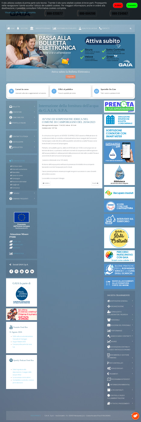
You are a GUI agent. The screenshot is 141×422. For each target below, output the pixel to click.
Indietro (47, 183)
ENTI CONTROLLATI (116, 363)
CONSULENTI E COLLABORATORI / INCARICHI (117, 313)
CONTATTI (105, 28)
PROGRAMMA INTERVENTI (120, 379)
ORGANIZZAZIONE (117, 306)
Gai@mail (15, 185)
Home (12, 28)
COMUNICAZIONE (18, 161)
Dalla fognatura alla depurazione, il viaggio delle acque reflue (22, 372)
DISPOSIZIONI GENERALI (119, 301)
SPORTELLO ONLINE (18, 123)
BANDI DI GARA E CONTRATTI (120, 336)
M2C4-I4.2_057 (18, 245)
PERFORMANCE (116, 331)
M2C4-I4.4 (16, 248)
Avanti (94, 183)
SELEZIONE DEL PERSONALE (120, 325)
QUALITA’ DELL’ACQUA (89, 28)
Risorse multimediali (19, 182)
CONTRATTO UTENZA (20, 136)
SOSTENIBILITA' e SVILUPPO (66, 28)
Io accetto (132, 5)
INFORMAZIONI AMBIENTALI (120, 385)
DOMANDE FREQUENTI (20, 199)
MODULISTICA (17, 147)
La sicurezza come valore (21, 377)
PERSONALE (115, 320)
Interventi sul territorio (19, 169)
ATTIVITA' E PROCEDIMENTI (120, 403)
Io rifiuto (118, 5)
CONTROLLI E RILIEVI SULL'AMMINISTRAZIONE (116, 397)
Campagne (16, 178)
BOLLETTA (16, 107)
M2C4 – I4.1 (17, 241)
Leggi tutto (70, 77)
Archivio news (17, 166)
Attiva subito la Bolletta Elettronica (70, 71)
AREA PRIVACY (36, 416)
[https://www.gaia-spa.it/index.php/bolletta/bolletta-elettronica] (70, 51)
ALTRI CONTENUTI (116, 390)
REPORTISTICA (18, 253)
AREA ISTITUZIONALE (43, 28)
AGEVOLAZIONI (17, 142)
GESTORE (24, 28)
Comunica (16, 188)
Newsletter (16, 172)
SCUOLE (16, 193)
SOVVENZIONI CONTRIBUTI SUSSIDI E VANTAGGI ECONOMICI (118, 348)
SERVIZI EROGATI (117, 368)
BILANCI (114, 341)
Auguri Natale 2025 (19, 342)
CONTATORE (17, 112)
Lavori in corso (17, 175)
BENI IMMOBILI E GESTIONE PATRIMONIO (118, 356)
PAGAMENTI (113, 374)
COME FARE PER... (18, 117)
